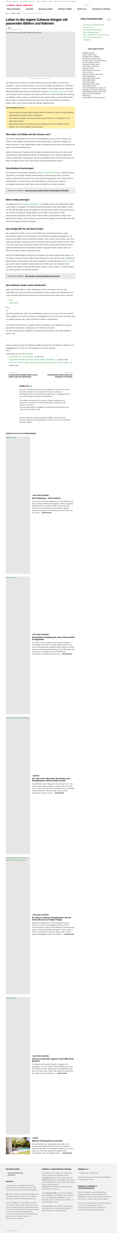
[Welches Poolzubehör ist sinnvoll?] (18, 1145)
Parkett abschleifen (89, 80)
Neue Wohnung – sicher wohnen (21, 357)
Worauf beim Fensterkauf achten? (94, 97)
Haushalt (29, 9)
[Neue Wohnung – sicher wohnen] (18, 505)
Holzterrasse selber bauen (91, 70)
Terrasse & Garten (45, 9)
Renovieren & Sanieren (101, 9)
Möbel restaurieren (88, 76)
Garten (35, 1138)
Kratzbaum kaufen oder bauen (92, 74)
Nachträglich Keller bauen (91, 78)
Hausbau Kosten (88, 68)
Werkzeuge (86, 95)
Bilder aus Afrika (68, 261)
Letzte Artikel (14, 303)
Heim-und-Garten (13, 9)
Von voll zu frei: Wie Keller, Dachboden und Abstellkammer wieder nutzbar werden (39, 362)
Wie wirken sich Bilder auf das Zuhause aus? (93, 26)
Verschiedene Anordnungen (92, 30)
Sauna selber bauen (89, 86)
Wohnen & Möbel (65, 9)
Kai (7, 310)
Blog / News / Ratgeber (69, 1)
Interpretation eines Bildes (58, 91)
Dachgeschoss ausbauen (91, 57)
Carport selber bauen (89, 55)
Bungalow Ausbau (88, 53)
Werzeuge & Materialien (12, 1)
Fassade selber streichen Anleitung (94, 60)
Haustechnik (23, 1)
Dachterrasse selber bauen (91, 59)
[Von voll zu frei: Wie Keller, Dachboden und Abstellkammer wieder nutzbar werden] (18, 785)
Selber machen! (57, 1)
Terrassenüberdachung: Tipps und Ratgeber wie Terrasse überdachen (94, 89)
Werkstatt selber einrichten (91, 94)
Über (11, 300)
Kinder (50, 1)
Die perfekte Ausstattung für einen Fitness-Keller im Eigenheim (32, 360)
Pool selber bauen (88, 82)
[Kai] (8, 308)
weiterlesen (46, 512)
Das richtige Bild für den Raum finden (96, 35)
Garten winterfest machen (91, 62)
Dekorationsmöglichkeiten (29, 204)
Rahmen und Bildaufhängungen (48, 173)
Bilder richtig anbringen (91, 32)
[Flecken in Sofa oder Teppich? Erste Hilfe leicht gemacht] (18, 1065)
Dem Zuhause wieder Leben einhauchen (92, 38)
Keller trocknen (87, 72)
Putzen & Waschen (42, 1)
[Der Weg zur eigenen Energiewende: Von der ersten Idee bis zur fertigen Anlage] (18, 925)
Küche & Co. (82, 9)
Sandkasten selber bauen (91, 84)
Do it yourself (31, 1)
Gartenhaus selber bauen (91, 64)
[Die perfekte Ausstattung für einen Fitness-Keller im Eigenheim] (18, 645)
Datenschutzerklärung (15, 1173)
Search (109, 5)
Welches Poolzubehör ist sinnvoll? (47, 1141)
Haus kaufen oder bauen (90, 66)
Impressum (11, 1175)
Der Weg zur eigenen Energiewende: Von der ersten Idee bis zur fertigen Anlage (51, 919)
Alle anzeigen (27, 354)
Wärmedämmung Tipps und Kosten (94, 92)
